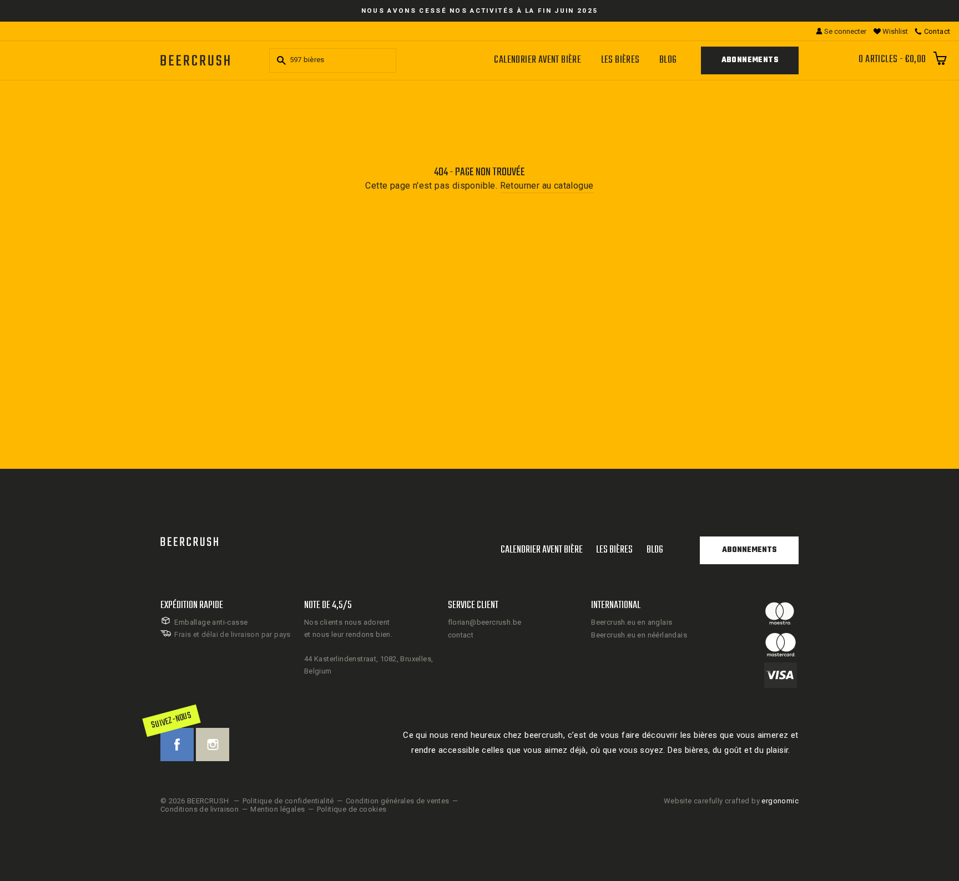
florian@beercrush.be (485, 622)
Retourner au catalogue (547, 185)
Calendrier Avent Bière (537, 60)
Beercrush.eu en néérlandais (639, 635)
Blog (668, 60)
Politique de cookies (352, 809)
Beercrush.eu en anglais (631, 622)
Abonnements (749, 60)
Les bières (620, 60)
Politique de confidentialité (288, 801)
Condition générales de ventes (398, 801)
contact (461, 635)
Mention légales (277, 809)
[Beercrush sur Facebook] (177, 744)
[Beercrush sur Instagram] (212, 744)
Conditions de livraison (199, 809)
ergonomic (780, 801)
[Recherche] (280, 60)
